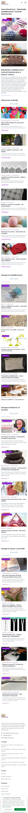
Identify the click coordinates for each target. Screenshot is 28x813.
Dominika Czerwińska (5, 120)
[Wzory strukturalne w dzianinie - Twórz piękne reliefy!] (14, 60)
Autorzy (3, 770)
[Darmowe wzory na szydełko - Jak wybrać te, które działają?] (14, 48)
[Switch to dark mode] (21, 2)
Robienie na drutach (6, 157)
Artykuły (4, 742)
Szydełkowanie (6, 20)
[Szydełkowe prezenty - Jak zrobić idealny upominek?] (14, 29)
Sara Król (3, 202)
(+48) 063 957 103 (7, 735)
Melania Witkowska (5, 257)
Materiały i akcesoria (6, 239)
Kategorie (4, 783)
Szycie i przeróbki (6, 559)
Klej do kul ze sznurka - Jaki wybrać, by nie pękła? (12, 762)
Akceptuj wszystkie (20, 809)
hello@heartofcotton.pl (8, 737)
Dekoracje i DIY (5, 56)
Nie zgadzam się (8, 809)
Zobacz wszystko (14, 103)
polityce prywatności (6, 806)
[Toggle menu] (25, 2)
